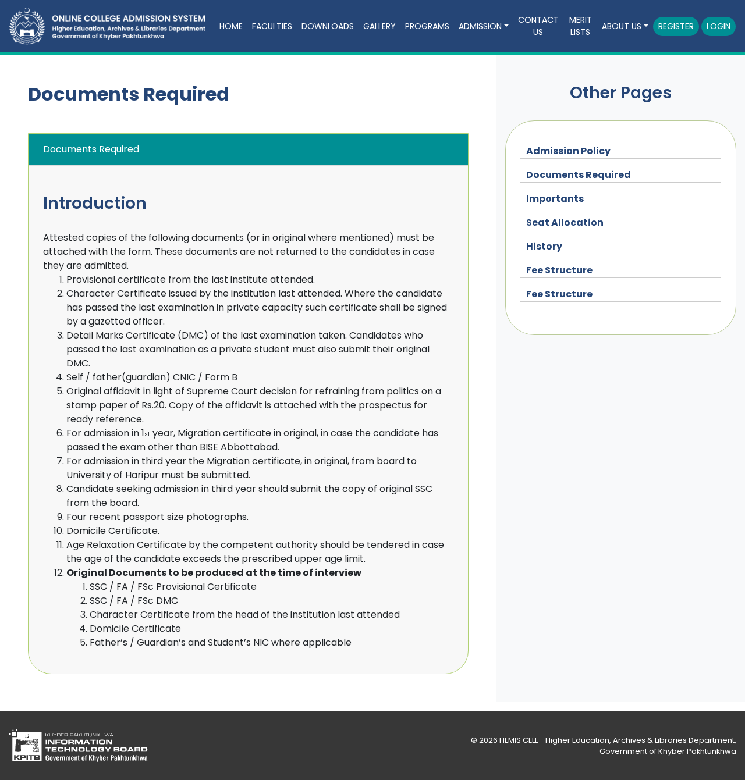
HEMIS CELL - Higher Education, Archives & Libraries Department (617, 740)
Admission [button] (480, 26)
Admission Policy (568, 151)
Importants (555, 198)
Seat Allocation (565, 222)
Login (718, 26)
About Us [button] (621, 26)
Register (676, 26)
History (544, 246)
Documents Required (578, 174)
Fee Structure (559, 270)
